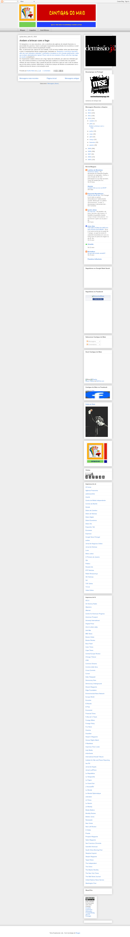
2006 (89, 157)
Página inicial (52, 78)
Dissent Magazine (91, 687)
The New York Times (92, 873)
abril (91, 137)
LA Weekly (89, 806)
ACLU (87, 600)
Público (88, 563)
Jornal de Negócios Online (94, 543)
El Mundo (89, 703)
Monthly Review (91, 813)
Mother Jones (90, 817)
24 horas (88, 487)
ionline (88, 540)
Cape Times (89, 650)
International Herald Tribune (94, 757)
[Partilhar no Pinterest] (62, 71)
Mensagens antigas (72, 78)
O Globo (88, 830)
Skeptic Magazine (91, 856)
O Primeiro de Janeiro (93, 557)
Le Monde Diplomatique (93, 793)
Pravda (88, 833)
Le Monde (89, 790)
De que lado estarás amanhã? (97, 253)
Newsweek (89, 820)
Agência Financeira (92, 490)
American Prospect (92, 617)
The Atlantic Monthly (92, 870)
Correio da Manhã (91, 504)
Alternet (88, 610)
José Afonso (44, 30)
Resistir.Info (89, 567)
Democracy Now (91, 680)
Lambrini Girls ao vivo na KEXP (97, 188)
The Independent (91, 863)
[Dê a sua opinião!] (56, 71)
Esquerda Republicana (95, 193)
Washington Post (91, 883)
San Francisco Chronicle (93, 843)
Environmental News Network (95, 693)
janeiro (91, 145)
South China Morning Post (94, 850)
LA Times (88, 800)
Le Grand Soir (90, 783)
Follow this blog (98, 299)
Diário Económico (91, 520)
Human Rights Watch (92, 740)
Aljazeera (89, 607)
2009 (89, 148)
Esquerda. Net (90, 527)
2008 (89, 151)
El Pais (88, 707)
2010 (89, 118)
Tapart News (90, 860)
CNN (87, 660)
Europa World (90, 697)
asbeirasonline (90, 494)
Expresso (89, 533)
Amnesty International (93, 620)
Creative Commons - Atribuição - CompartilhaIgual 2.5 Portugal (90, 912)
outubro (92, 121)
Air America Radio (91, 604)
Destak (88, 507)
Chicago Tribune (91, 657)
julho (91, 123)
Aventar (90, 186)
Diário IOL (89, 524)
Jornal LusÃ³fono (91, 770)
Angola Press (90, 623)
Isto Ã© (88, 763)
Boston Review (90, 640)
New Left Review (91, 826)
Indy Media (89, 750)
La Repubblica (90, 773)
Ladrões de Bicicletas (95, 170)
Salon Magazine (91, 840)
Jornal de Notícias (91, 547)
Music (87, 381)
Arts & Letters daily (92, 627)
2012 (89, 113)
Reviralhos (91, 251)
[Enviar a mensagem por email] (55, 71)
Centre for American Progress (95, 614)
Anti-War (88, 630)
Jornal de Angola (91, 767)
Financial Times (91, 713)
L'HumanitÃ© (90, 786)
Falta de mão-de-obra (94, 195)
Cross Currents (90, 670)
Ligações (32, 30)
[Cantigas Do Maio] (98, 398)
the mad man (92, 211)
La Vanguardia (90, 777)
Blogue (22, 30)
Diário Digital (90, 517)
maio (91, 134)
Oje (87, 560)
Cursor (88, 673)
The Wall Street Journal (93, 876)
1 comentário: (47, 71)
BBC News (89, 634)
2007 (89, 154)
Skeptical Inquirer (91, 853)
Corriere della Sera (92, 667)
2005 (89, 159)
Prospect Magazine (92, 836)
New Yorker (89, 823)
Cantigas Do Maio (90, 390)
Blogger (78, 933)
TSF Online (89, 583)
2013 (89, 110)
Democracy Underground (94, 683)
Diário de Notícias (91, 514)
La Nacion (89, 803)
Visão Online (90, 590)
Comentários (92, 344)
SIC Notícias (89, 577)
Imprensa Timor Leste (93, 747)
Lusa (87, 550)
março (91, 139)
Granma (88, 730)
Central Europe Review (93, 653)
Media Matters (90, 810)
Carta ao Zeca (90, 404)
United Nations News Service (95, 880)
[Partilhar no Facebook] (60, 71)
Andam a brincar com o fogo (34, 40)
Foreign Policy (90, 723)
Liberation (89, 797)
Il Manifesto (89, 743)
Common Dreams (91, 663)
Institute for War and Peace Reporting (98, 760)
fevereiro (92, 142)
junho (91, 131)
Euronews (89, 530)
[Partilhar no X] (58, 71)
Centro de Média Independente (96, 500)
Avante (88, 497)
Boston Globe (90, 637)
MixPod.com (100, 381)
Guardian (89, 733)
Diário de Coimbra (91, 510)
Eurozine (88, 700)
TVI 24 (88, 587)
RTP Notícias (90, 570)
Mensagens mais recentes (29, 78)
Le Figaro (89, 780)
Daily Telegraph (90, 677)
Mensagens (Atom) (53, 83)
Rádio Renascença (92, 573)
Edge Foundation (91, 690)
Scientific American (92, 846)
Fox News (89, 727)
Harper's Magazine (92, 737)
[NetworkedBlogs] (98, 296)
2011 (89, 115)
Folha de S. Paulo (91, 717)
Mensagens (92, 341)
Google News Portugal (93, 537)
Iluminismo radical (93, 171)
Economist (89, 710)
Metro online (90, 553)
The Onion (89, 866)
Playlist (92, 381)
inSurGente (89, 753)
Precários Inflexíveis (95, 259)
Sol (87, 580)
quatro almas (92, 210)
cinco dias (91, 226)
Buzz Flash (89, 643)
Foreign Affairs (90, 720)
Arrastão (91, 244)
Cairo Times (89, 647)
